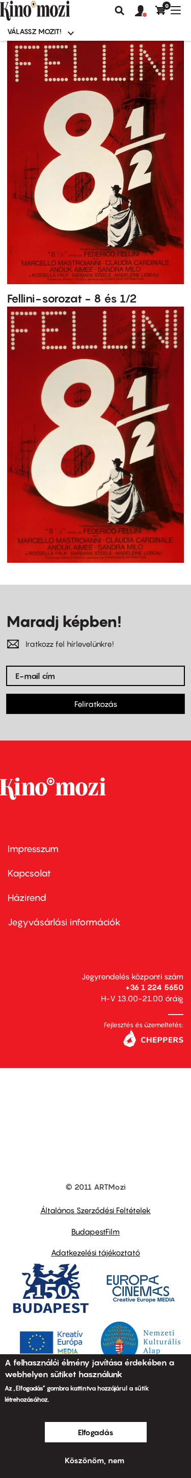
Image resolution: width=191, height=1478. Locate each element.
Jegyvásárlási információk (64, 922)
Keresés (120, 11)
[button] (145, 11)
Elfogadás (96, 1432)
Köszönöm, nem (94, 1460)
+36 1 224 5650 (154, 987)
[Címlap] (52, 11)
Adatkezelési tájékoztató (95, 1252)
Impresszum (33, 848)
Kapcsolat (29, 873)
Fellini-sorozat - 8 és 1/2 (72, 298)
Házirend (27, 897)
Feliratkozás (95, 703)
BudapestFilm (95, 1231)
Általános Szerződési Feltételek (95, 1210)
